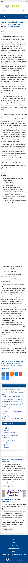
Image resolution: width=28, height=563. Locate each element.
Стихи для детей (8, 439)
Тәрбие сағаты (7, 442)
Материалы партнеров (14, 548)
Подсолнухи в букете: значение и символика (13, 460)
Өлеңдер (6, 447)
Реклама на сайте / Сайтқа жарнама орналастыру (14, 554)
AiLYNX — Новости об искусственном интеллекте (15, 560)
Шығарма (6, 444)
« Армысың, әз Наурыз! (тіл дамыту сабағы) (12, 361)
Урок (14, 539)
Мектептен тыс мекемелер (9, 31)
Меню (2, 1)
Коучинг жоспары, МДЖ (10, 432)
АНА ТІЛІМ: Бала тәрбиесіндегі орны (13, 418)
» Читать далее (7, 486)
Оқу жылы (6, 437)
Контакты (14, 551)
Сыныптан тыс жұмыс (9, 440)
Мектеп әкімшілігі (8, 433)
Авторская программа (14, 536)
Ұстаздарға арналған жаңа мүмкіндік (13, 399)
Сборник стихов (14, 545)
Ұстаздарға (7, 428)
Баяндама (6, 430)
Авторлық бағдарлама (9, 427)
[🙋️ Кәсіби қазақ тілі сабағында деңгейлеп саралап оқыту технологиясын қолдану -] (7, 378)
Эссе (5, 445)
